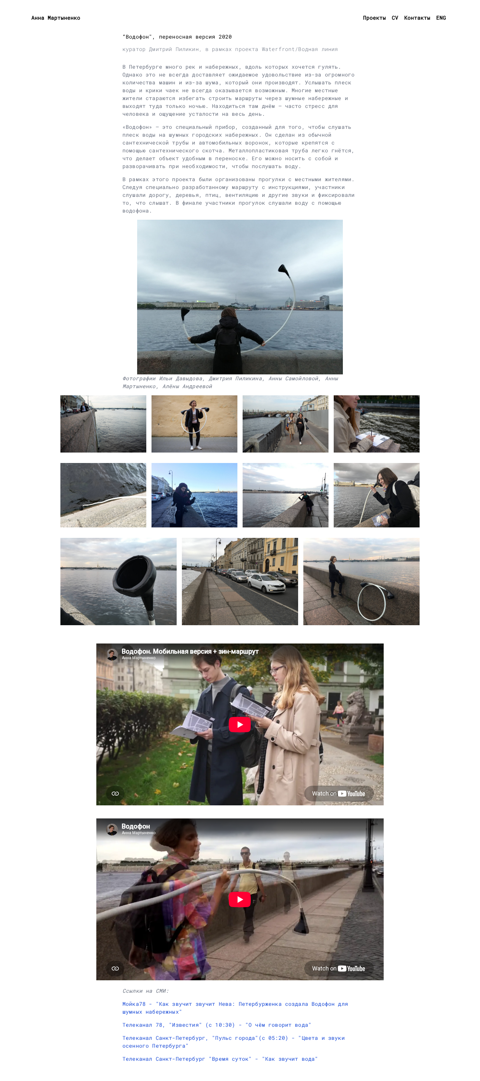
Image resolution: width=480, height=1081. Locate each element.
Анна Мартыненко (55, 17)
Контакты (417, 17)
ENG (441, 17)
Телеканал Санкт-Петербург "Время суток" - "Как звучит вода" (220, 1058)
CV (395, 17)
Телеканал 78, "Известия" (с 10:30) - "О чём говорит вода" (217, 1024)
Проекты (374, 17)
